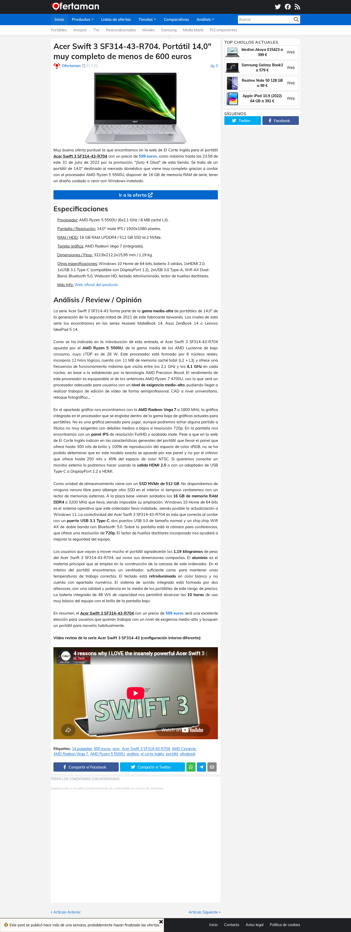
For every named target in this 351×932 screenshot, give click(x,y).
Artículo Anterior (67, 912)
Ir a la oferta (133, 195)
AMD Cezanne (184, 749)
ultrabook (187, 754)
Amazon (80, 30)
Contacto (231, 924)
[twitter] (278, 7)
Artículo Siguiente (203, 912)
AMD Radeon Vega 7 (70, 754)
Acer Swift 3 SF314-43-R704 (146, 749)
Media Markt (193, 30)
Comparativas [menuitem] (176, 19)
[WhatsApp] (191, 767)
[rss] (297, 7)
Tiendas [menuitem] (145, 19)
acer (116, 749)
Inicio (213, 924)
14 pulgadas (82, 749)
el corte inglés (152, 754)
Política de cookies (285, 924)
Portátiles (59, 30)
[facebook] (288, 7)
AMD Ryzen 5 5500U (107, 754)
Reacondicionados (121, 30)
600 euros (102, 749)
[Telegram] (201, 767)
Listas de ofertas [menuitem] (116, 19)
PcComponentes (223, 30)
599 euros (148, 156)
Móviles (148, 30)
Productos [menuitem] (81, 19)
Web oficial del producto (96, 284)
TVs (96, 30)
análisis (133, 754)
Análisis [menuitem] (204, 19)
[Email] (212, 767)
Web (291, 52)
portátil (172, 754)
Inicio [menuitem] (59, 19)
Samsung (169, 30)
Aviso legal (254, 924)
